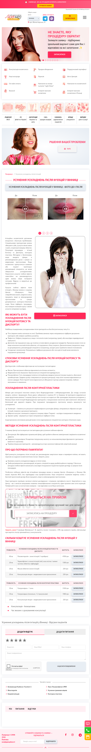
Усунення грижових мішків (57, 690)
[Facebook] (65, 735)
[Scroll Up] (45, 748)
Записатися (70, 18)
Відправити (51, 741)
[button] (33, 60)
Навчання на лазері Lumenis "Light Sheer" (46, 85)
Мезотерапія (12, 690)
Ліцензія (41, 77)
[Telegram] (80, 736)
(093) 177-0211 (48, 15)
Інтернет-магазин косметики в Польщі (74, 92)
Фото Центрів (72, 77)
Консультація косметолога (18, 69)
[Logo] (15, 17)
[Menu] (85, 17)
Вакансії (12, 91)
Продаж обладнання (45, 69)
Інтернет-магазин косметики (44, 92)
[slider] (25, 209)
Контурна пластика (55, 694)
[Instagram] (72, 735)
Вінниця (31, 18)
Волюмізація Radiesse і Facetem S (19, 687)
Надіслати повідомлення (66, 666)
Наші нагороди (14, 77)
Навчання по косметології (76, 84)
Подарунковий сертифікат (76, 69)
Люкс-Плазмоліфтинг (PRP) (57, 687)
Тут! (69, 149)
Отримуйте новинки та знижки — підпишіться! (38, 734)
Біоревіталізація (13, 694)
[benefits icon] (8, 107)
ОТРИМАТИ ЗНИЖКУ (45, 6)
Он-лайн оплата (15, 84)
